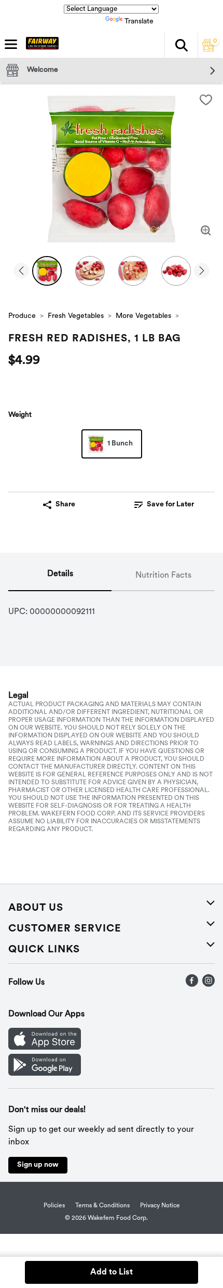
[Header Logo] (40, 45)
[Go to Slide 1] (47, 271)
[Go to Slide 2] (90, 271)
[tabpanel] (111, 607)
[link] (164, 504)
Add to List (111, 1272)
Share (65, 504)
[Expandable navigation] (11, 44)
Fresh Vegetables (76, 316)
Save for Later (170, 504)
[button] (181, 45)
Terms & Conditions (102, 1206)
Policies (54, 1206)
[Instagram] (208, 984)
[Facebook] (192, 984)
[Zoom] (206, 230)
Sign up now (38, 1165)
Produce (22, 316)
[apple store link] (44, 1047)
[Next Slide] (202, 271)
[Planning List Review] (208, 49)
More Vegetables (143, 316)
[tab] (60, 576)
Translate (139, 21)
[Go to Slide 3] (133, 271)
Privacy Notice (160, 1206)
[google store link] (44, 1073)
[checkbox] (206, 100)
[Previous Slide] (21, 271)
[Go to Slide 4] (176, 271)
